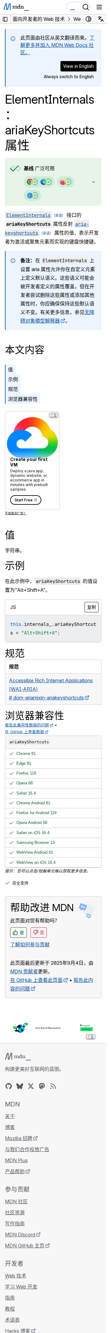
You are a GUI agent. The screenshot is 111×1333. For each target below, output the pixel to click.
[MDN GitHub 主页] (8, 1086)
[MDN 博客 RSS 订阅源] (53, 1086)
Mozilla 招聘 (18, 1138)
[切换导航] (99, 7)
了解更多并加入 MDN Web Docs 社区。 (57, 45)
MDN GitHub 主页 (24, 1246)
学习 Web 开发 (21, 1287)
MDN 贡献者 (24, 971)
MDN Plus (16, 1160)
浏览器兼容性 (23, 399)
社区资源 (15, 1212)
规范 (13, 389)
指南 (10, 1298)
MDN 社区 (16, 1201)
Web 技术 (15, 1276)
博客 (10, 1127)
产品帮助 (15, 1171)
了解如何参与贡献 (30, 944)
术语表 (12, 1320)
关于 (10, 1116)
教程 (10, 1309)
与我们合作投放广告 (27, 1149)
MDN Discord (20, 1234)
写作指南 (15, 1223)
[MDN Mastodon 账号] (42, 1086)
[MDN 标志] (18, 1056)
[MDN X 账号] (31, 1086)
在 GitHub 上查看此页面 (36, 980)
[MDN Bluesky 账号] (19, 1086)
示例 (13, 379)
